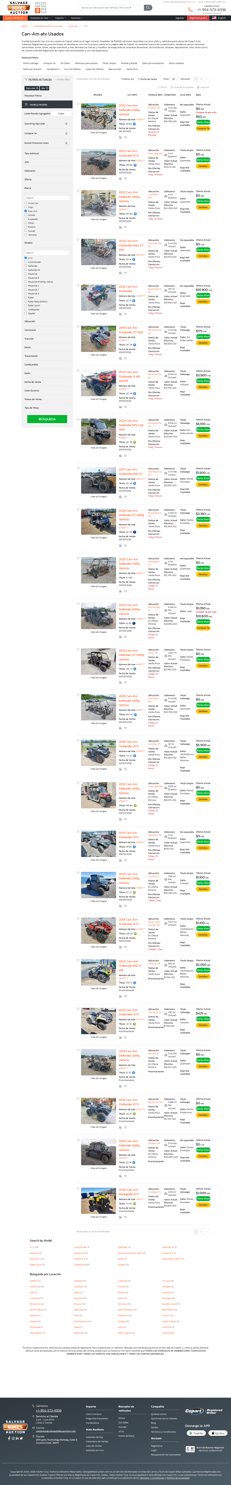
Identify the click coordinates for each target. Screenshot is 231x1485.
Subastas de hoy (94, 1437)
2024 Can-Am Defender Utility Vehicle (129, 609)
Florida (122, 1286)
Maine (121, 1298)
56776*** (141, 255)
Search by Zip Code (35, 123)
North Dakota (37, 1310)
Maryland (79, 1298)
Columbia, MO (153, 196)
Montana (123, 1304)
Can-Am (73, 26)
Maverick (32, 274)
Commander (34, 262)
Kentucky (167, 1292)
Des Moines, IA (154, 608)
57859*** (141, 619)
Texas (77, 1327)
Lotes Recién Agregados (38, 113)
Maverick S (33, 285)
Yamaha (32, 234)
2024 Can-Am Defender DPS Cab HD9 (131, 425)
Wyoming (167, 1333)
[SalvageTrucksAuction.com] (43, 4)
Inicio (25, 26)
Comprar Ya (49, 63)
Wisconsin (79, 1333)
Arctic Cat (33, 203)
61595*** (140, 751)
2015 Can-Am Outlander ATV (129, 835)
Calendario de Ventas (97, 1441)
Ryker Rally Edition (38, 301)
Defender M (34, 270)
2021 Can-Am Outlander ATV (129, 153)
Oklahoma (124, 1315)
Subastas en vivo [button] (39, 18)
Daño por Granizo (32, 69)
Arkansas (123, 1281)
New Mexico (168, 1310)
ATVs (121, 1431)
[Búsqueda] (148, 8)
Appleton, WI (154, 835)
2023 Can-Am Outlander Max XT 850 (131, 245)
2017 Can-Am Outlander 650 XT (131, 471)
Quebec (122, 1321)
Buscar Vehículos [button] (14, 18)
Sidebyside (33, 309)
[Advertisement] (115, 1376)
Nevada (34, 1315)
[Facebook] (9, 1438)
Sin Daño (65, 63)
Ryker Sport (34, 305)
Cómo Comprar (94, 1414)
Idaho (77, 1292)
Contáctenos (92, 1423)
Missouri (78, 1304)
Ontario (166, 1315)
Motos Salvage (30, 63)
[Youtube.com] (21, 1438)
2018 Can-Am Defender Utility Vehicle (129, 788)
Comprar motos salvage (48, 26)
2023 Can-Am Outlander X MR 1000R (129, 376)
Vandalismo (53, 69)
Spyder (31, 313)
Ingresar (180, 18)
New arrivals (115, 69)
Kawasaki (33, 219)
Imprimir (204, 87)
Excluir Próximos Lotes (37, 143)
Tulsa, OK (153, 653)
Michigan (167, 1298)
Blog (153, 1423)
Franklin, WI (154, 108)
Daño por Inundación (153, 63)
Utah (121, 1327)
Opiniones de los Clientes (164, 1418)
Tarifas (154, 1427)
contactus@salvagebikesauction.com (179, 1)
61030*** (141, 479)
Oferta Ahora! (203, 122)
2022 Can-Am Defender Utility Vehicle (129, 110)
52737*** (140, 1019)
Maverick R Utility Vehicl (40, 281)
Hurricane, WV (153, 700)
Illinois (121, 1292)
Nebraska (79, 1310)
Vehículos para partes (86, 63)
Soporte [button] (59, 18)
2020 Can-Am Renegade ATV (129, 1192)
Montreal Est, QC (155, 245)
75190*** (140, 888)
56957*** (141, 1199)
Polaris (31, 227)
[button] (47, 153)
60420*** (124, 1068)
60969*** (124, 340)
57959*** (141, 119)
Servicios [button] (76, 18)
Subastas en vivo (95, 1450)
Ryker (31, 297)
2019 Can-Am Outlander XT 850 (131, 330)
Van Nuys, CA (155, 1012)
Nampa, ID (153, 1053)
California (35, 1286)
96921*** (140, 573)
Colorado (79, 1286)
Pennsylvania (81, 1321)
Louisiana (35, 1298)
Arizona (166, 1281)
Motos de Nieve (126, 1436)
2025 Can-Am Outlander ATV (129, 1012)
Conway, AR (154, 963)
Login (154, 1450)
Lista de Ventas (94, 1446)
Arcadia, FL (154, 876)
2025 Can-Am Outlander (128, 288)
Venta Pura (132, 69)
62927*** (141, 1109)
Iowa (32, 1292)
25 (173, 79)
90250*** (124, 1158)
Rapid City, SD (155, 1102)
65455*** (141, 929)
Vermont (167, 1327)
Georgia (166, 1286)
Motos (122, 1418)
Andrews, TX (154, 1192)
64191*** (140, 710)
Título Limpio (109, 63)
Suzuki (31, 231)
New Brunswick (170, 1304)
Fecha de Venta (148, 79)
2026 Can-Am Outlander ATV (129, 744)
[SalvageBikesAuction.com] (38, 10)
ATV (30, 258)
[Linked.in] (17, 1438)
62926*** (123, 527)
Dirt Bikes (123, 1422)
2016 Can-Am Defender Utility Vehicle (129, 1055)
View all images (98, 132)
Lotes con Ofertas (95, 69)
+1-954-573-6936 (211, 10)
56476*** (123, 978)
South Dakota (169, 1321)
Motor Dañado (176, 63)
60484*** (124, 438)
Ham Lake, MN (155, 153)
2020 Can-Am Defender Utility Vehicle (129, 563)
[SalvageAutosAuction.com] (38, 4)
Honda (31, 215)
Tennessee (35, 1327)
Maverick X (33, 293)
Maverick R (33, 278)
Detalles (203, 166)
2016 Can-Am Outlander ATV (129, 1102)
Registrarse (157, 1446)
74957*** (141, 296)
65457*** (141, 842)
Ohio (76, 1315)
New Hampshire (126, 1310)
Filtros (163, 87)
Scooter (122, 1427)
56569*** (123, 209)
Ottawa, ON (154, 1143)
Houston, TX (154, 744)
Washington (36, 1333)
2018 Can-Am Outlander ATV (129, 921)
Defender (33, 266)
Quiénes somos (159, 1414)
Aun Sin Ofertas (72, 69)
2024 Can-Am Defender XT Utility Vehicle (131, 515)
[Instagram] (13, 1438)
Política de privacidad (178, 1478)
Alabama (79, 1281)
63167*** (140, 664)
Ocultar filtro (62, 79)
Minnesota (35, 1304)
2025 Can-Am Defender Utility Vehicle (129, 700)
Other (31, 223)
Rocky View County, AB (154, 923)
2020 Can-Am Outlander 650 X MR (130, 965)
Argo (30, 207)
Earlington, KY (154, 563)
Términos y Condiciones (163, 1432)
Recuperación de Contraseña (166, 1454)
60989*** (124, 389)
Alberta (34, 1281)
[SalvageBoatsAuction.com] (43, 10)
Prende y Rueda (129, 63)
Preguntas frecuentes (97, 1418)
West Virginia (125, 1333)
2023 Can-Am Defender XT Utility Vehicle (131, 655)
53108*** (140, 160)
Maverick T (33, 289)
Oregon (34, 1321)
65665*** (123, 801)
